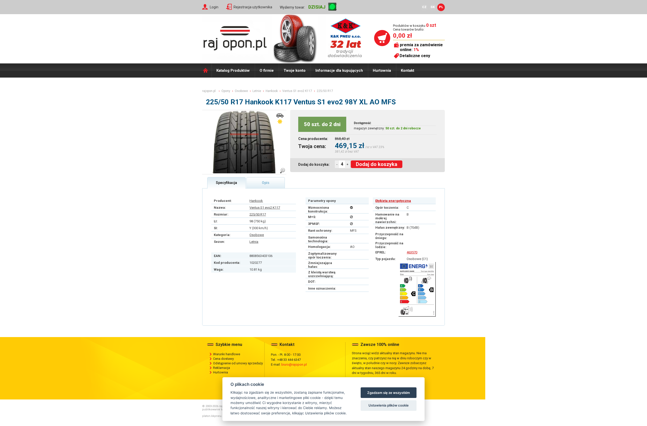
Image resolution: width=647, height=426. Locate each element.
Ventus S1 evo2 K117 (264, 207)
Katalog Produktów (233, 70)
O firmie (267, 70)
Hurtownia (382, 70)
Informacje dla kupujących (339, 70)
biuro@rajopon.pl (294, 364)
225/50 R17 (257, 214)
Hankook (256, 201)
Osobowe (256, 235)
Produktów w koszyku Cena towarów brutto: (414, 27)
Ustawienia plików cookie (388, 405)
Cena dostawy (223, 359)
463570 (412, 252)
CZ (424, 7)
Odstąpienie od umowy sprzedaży (238, 363)
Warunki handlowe (226, 354)
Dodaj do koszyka (376, 164)
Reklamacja (221, 368)
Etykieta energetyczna (393, 201)
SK (432, 7)
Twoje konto (295, 70)
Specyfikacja (226, 183)
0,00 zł (402, 35)
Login (214, 7)
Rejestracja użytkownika (253, 7)
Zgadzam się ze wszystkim (388, 393)
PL (441, 7)
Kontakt (407, 70)
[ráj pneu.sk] (235, 37)
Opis (265, 183)
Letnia (253, 242)
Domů (207, 70)
